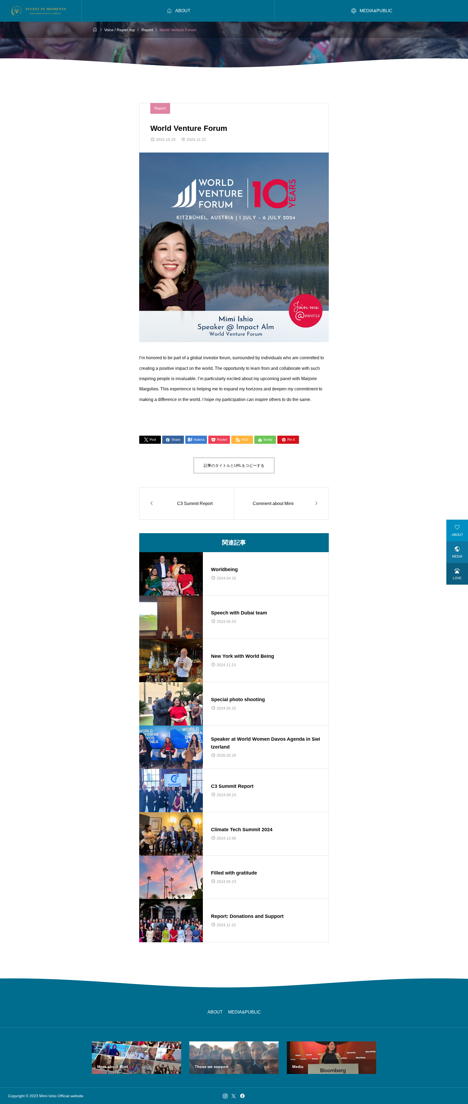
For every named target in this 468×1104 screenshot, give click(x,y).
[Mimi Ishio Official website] (39, 10)
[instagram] (225, 1095)
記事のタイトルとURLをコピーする (234, 465)
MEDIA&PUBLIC (244, 1012)
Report (160, 108)
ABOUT (215, 1012)
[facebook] (242, 1096)
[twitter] (234, 1096)
